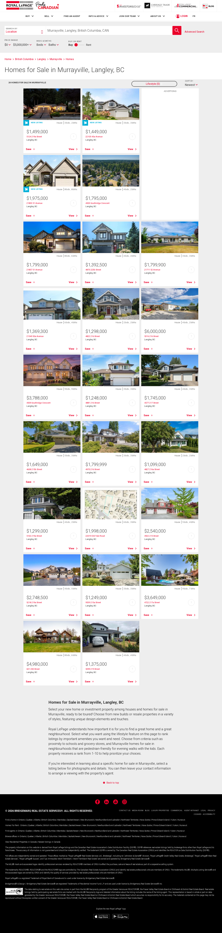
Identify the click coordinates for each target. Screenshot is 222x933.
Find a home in (11, 820)
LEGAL (203, 810)
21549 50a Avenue (35, 336)
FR (194, 16)
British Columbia (48, 820)
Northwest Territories (129, 820)
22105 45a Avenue (94, 136)
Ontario (21, 820)
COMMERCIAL (177, 810)
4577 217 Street (151, 403)
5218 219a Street (34, 602)
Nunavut (181, 820)
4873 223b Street (93, 269)
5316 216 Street (151, 336)
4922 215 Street (151, 536)
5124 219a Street (34, 136)
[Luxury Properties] (157, 6)
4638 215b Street (34, 469)
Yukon (173, 820)
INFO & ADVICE (96, 16)
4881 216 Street (92, 403)
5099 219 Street (92, 669)
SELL (46, 16)
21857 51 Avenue (34, 269)
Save (28, 149)
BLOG (147, 810)
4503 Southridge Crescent (97, 203)
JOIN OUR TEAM (127, 16)
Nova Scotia (145, 820)
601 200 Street (33, 669)
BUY (28, 16)
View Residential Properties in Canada (21, 842)
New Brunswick (87, 820)
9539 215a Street (93, 602)
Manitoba (61, 820)
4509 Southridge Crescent (38, 403)
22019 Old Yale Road (95, 536)
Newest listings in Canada (49, 842)
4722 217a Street (152, 602)
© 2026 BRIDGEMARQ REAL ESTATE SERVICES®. (34, 810)
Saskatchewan (73, 820)
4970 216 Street (92, 469)
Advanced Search (194, 31)
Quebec (29, 820)
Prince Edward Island (160, 820)
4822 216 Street (92, 336)
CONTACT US (124, 810)
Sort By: (189, 81)
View (71, 149)
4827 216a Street (152, 469)
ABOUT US (155, 16)
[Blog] (208, 6)
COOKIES (197, 814)
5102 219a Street (34, 536)
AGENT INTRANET (191, 810)
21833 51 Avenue (34, 203)
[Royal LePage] (32, 6)
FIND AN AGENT (72, 16)
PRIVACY (211, 810)
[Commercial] (186, 6)
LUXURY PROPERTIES (160, 810)
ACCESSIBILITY (209, 814)
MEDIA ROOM (137, 810)
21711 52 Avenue (152, 269)
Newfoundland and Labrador (107, 820)
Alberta (37, 820)
